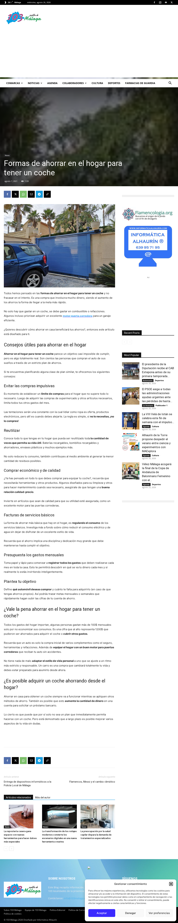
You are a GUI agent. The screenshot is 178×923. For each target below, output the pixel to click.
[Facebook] (154, 2)
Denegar (130, 913)
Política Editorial (57, 910)
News (7, 155)
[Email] (31, 194)
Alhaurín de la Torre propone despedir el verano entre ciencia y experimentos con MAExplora (156, 443)
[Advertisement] (89, 53)
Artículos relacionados (18, 797)
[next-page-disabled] (130, 342)
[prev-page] (6, 848)
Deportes (114, 83)
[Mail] (165, 2)
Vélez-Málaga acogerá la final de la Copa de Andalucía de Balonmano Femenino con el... (156, 472)
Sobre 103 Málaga (13, 910)
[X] (171, 2)
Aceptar (102, 913)
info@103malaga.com (76, 898)
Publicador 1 (161, 405)
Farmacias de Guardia (140, 83)
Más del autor (42, 797)
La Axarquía (148, 405)
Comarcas (13, 83)
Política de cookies (13, 913)
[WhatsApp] (23, 194)
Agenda (52, 83)
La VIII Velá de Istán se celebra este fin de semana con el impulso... (158, 418)
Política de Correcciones (80, 910)
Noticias (33, 83)
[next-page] (11, 848)
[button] (171, 884)
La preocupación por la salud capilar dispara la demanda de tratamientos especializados (95, 835)
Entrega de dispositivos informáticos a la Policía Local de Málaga (27, 783)
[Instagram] (160, 2)
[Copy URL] (47, 194)
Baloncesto (147, 380)
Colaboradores (73, 83)
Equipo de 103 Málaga (35, 910)
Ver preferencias (159, 913)
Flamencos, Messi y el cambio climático (92, 781)
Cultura (97, 83)
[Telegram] (39, 194)
